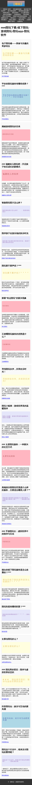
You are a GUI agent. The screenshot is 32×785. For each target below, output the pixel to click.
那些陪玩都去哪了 (24, 11)
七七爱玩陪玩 (25, 12)
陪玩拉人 (13, 18)
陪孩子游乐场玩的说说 (20, 16)
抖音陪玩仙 (5, 742)
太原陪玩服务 (6, 480)
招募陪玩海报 (6, 398)
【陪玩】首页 (6, 9)
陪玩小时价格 (6, 16)
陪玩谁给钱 (5, 775)
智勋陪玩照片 (6, 226)
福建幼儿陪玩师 (6, 195)
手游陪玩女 (5, 562)
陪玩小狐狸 (5, 437)
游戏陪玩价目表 (6, 156)
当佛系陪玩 (17, 14)
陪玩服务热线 (17, 9)
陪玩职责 (4, 631)
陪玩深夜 (26, 14)
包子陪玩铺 (5, 76)
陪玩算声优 (5, 290)
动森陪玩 (20, 21)
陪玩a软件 (15, 12)
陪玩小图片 (12, 19)
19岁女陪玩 (22, 18)
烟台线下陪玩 (6, 599)
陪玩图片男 (5, 699)
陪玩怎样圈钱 (7, 14)
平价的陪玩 (5, 119)
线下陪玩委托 (12, 11)
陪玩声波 (21, 19)
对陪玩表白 (6, 12)
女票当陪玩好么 (6, 662)
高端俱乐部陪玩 (6, 523)
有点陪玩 (4, 326)
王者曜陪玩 (5, 361)
